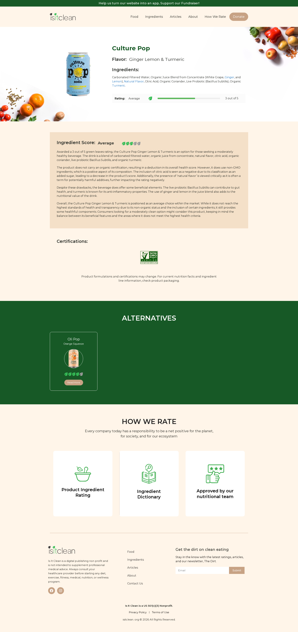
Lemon (117, 81)
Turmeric (118, 85)
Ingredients (154, 17)
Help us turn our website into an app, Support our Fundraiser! (149, 3)
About (193, 17)
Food (134, 17)
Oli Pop (74, 339)
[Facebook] (51, 590)
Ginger (229, 77)
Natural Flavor (134, 81)
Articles (175, 17)
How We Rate (215, 17)
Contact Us (135, 583)
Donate (239, 17)
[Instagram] (60, 590)
